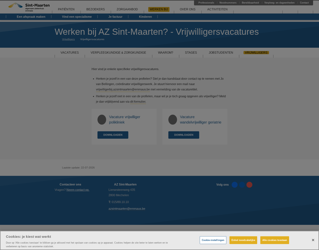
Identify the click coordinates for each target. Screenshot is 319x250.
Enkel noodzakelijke (243, 240)
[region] (159, 240)
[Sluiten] (313, 240)
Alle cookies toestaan (274, 240)
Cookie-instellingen (213, 240)
